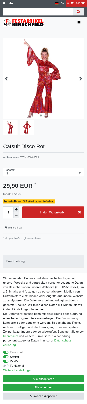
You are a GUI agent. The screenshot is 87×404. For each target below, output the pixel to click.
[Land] (57, 3)
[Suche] (78, 11)
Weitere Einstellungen (17, 370)
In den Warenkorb (52, 212)
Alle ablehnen (43, 387)
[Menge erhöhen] (16, 209)
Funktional (17, 365)
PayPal (14, 361)
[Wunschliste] (63, 3)
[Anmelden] (4, 3)
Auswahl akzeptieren (43, 396)
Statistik (15, 356)
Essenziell (16, 352)
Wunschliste (14, 227)
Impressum (10, 336)
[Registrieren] (11, 3)
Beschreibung (15, 261)
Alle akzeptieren (43, 378)
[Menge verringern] (16, 215)
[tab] (43, 261)
